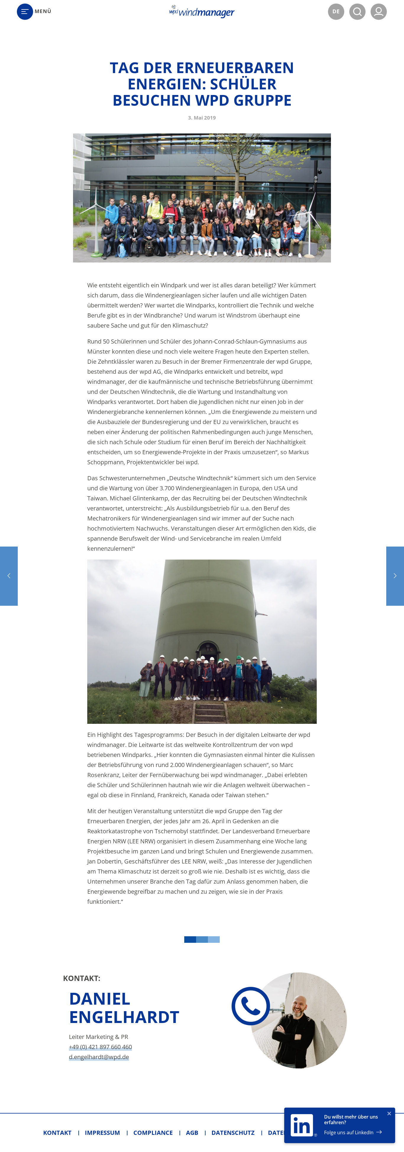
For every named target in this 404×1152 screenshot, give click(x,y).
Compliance (153, 1133)
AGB (192, 1133)
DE (336, 11)
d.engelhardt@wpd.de (99, 1057)
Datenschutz (233, 1133)
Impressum (102, 1133)
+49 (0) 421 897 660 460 (100, 1047)
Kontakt (57, 1133)
